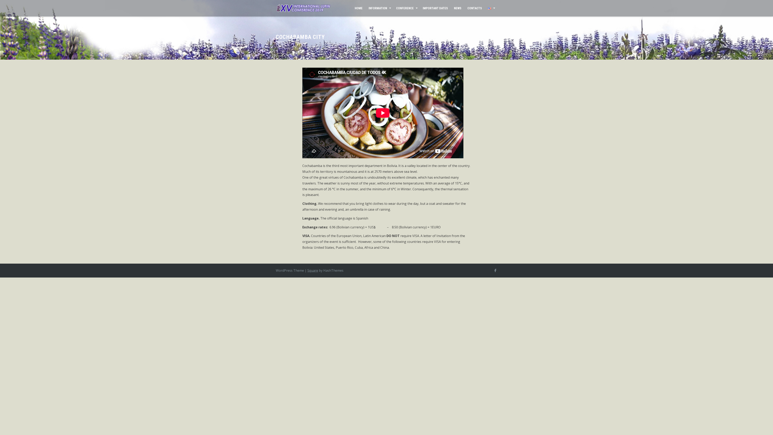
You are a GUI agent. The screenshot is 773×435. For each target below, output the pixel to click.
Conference (405, 8)
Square (312, 270)
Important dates (435, 8)
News (457, 8)
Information (378, 8)
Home (359, 8)
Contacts (474, 8)
